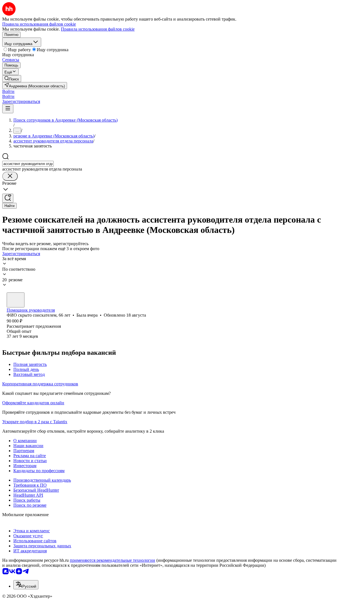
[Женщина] (15, 299)
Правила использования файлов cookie (98, 29)
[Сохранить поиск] (7, 198)
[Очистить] (10, 176)
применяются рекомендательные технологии (112, 560)
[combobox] (28, 164)
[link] (11, 78)
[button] (8, 91)
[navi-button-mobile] (7, 108)
